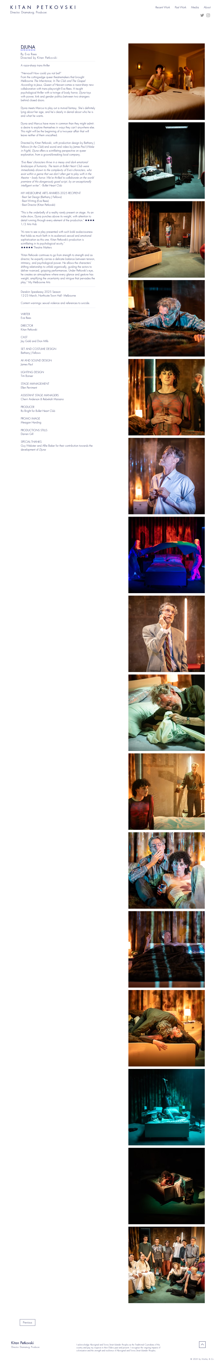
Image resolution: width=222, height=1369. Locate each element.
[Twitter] (202, 15)
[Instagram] (208, 15)
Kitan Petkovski (22, 1343)
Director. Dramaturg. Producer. (25, 1347)
